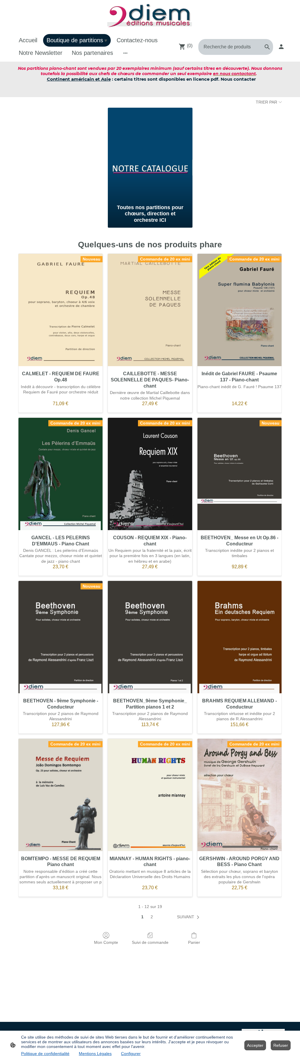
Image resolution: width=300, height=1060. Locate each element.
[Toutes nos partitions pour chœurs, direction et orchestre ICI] (150, 155)
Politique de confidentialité (45, 1053)
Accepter (255, 1045)
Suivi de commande (150, 942)
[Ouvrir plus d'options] (125, 53)
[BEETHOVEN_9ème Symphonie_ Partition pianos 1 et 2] (150, 637)
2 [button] (152, 916)
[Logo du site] (150, 15)
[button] (189, 917)
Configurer (131, 1053)
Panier (194, 942)
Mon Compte (106, 942)
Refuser (280, 1045)
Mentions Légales (95, 1053)
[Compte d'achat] (281, 46)
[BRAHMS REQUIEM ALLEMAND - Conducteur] (239, 637)
